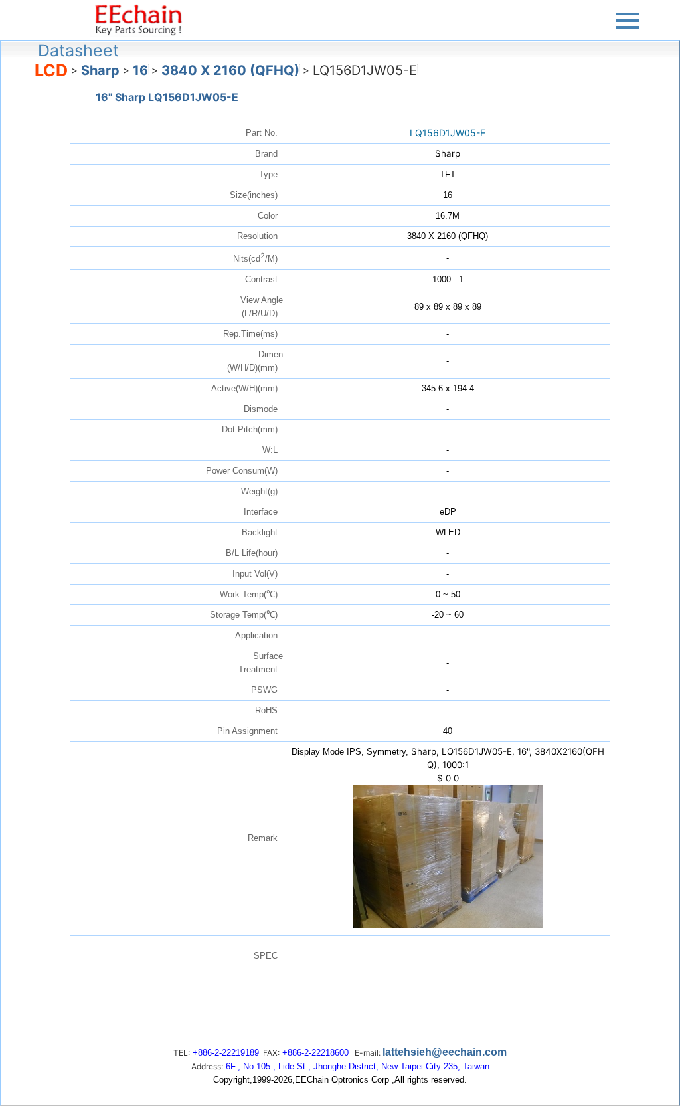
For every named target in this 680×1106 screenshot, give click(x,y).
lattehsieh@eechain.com (444, 1052)
